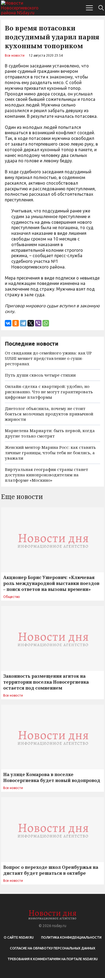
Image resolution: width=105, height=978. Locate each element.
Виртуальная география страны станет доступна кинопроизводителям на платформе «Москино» (46, 475)
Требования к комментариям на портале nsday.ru (53, 959)
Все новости (14, 55)
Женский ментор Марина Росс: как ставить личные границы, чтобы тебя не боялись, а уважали (50, 453)
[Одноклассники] (15, 323)
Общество (11, 596)
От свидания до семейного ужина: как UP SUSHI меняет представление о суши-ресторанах (48, 358)
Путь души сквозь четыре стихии (40, 375)
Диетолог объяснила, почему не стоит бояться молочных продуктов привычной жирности (49, 414)
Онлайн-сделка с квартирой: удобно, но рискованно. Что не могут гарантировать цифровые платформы (49, 392)
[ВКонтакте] (8, 323)
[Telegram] (23, 323)
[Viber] (38, 323)
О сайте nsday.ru (19, 937)
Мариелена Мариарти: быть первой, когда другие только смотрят (50, 433)
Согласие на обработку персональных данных (52, 948)
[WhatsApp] (46, 323)
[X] (30, 323)
